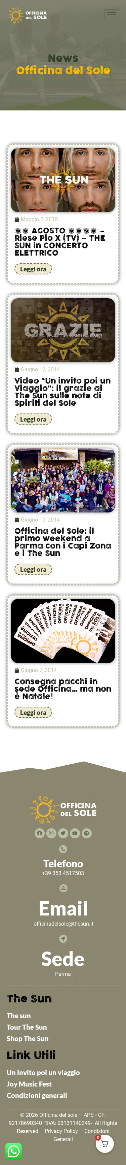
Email (63, 908)
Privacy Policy (61, 1131)
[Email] (63, 888)
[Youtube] (75, 833)
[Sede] (63, 939)
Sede (63, 958)
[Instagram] (51, 833)
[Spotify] (87, 833)
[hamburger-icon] (111, 14)
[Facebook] (40, 833)
